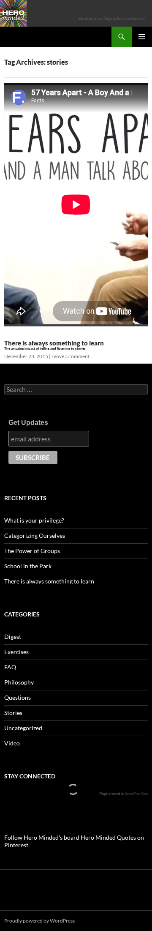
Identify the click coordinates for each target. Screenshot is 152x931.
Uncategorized (23, 727)
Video (12, 743)
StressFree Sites (136, 793)
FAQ (10, 667)
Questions (17, 697)
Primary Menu (142, 37)
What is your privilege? (34, 520)
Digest (12, 636)
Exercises (16, 651)
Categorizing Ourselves (34, 535)
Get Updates (28, 422)
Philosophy (19, 682)
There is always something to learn (49, 581)
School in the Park (28, 566)
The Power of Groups (32, 550)
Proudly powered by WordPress (39, 920)
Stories (13, 712)
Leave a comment (71, 356)
